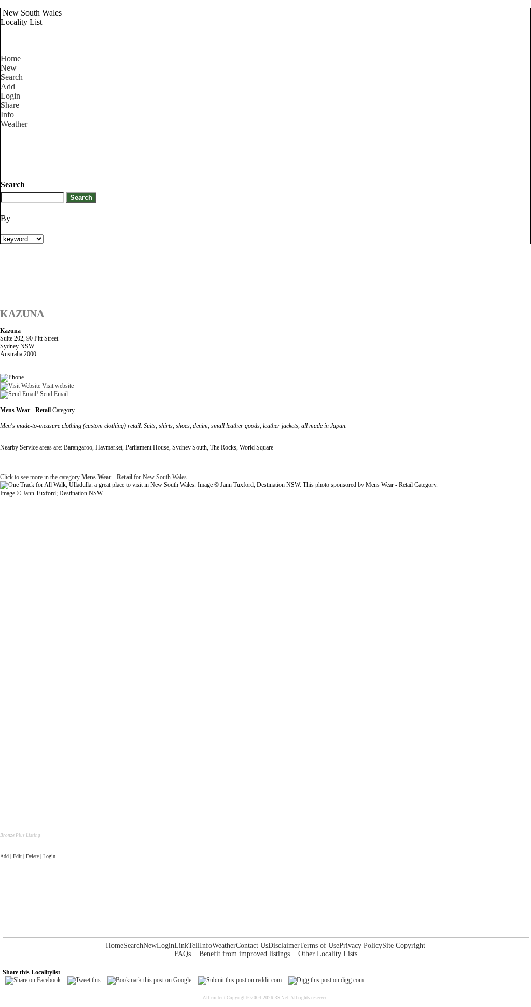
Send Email (53, 394)
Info (7, 114)
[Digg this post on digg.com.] (327, 980)
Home (11, 58)
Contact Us (252, 945)
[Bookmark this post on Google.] (150, 980)
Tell (194, 945)
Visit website (57, 385)
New (9, 67)
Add (8, 86)
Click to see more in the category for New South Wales (93, 477)
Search (12, 77)
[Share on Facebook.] (34, 980)
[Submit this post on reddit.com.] (240, 980)
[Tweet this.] (85, 980)
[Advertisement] (189, 152)
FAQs (182, 954)
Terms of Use (319, 945)
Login (10, 95)
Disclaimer (284, 945)
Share (10, 105)
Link (181, 945)
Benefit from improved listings (244, 954)
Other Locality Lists (327, 954)
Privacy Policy (360, 945)
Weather (14, 123)
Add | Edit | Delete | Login (27, 856)
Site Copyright (403, 945)
